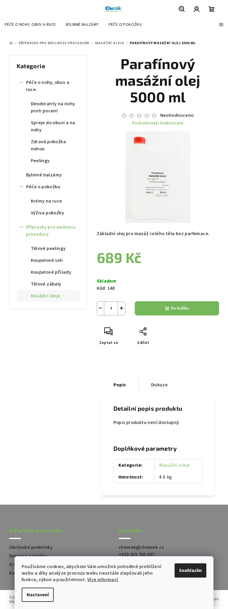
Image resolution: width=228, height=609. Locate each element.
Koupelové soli (47, 260)
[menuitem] (30, 24)
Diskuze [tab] (159, 385)
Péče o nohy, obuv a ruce (47, 86)
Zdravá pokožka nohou (48, 145)
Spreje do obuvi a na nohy (53, 126)
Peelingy (40, 160)
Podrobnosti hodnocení (157, 123)
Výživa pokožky (47, 213)
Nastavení (38, 595)
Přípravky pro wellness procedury (51, 230)
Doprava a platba (28, 556)
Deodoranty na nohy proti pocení (53, 107)
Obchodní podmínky (31, 547)
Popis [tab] (119, 385)
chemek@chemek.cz (141, 547)
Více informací (102, 579)
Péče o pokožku (43, 187)
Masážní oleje (46, 296)
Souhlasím (190, 570)
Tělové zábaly (46, 284)
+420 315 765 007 (136, 554)
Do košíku (180, 308)
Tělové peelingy (48, 248)
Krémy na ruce (46, 201)
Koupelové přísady (51, 272)
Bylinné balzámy (44, 175)
